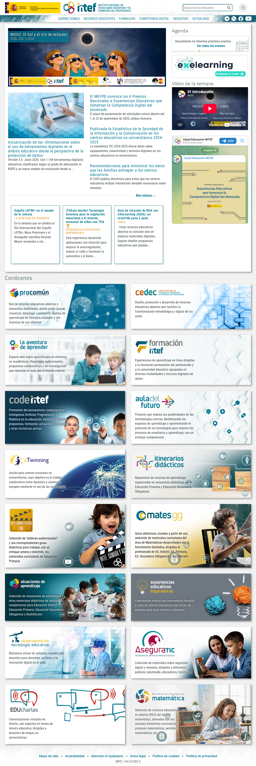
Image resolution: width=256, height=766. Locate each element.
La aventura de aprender (31, 218)
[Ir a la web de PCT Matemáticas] (160, 696)
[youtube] (248, 19)
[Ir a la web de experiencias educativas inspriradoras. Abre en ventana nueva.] (155, 586)
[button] (80, 83)
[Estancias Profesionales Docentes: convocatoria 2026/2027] (87, 57)
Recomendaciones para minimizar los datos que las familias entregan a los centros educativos (127, 170)
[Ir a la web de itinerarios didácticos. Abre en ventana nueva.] (160, 462)
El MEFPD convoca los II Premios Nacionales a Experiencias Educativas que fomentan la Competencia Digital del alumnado (126, 103)
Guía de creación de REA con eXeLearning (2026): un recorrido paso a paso (138, 214)
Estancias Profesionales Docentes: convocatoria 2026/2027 (109, 36)
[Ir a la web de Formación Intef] (159, 346)
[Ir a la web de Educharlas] (24, 700)
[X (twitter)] (233, 19)
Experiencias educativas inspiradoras (83, 231)
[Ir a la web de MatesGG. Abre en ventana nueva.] (159, 517)
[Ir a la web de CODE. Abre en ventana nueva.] (29, 399)
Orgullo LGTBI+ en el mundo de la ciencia (34, 212)
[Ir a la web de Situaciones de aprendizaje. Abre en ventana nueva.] (28, 583)
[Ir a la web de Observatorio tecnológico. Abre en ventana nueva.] (29, 639)
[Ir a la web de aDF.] (155, 401)
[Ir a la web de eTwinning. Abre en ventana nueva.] (29, 460)
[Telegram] (227, 19)
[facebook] (240, 19)
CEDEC (122, 222)
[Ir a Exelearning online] (210, 66)
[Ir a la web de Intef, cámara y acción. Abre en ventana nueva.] (21, 520)
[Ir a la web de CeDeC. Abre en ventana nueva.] (160, 292)
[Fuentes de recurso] (243, 7)
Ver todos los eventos (211, 46)
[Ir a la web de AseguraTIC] (155, 643)
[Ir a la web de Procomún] (29, 293)
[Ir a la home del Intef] (97, 7)
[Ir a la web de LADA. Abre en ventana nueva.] (29, 344)
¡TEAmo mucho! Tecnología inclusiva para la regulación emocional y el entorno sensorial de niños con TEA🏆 (85, 218)
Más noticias (144, 195)
